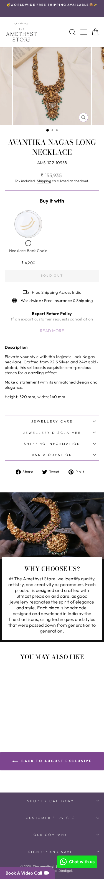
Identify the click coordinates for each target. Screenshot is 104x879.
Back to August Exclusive (56, 761)
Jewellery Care (52, 421)
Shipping (44, 181)
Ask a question (52, 455)
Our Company (51, 835)
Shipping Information (52, 444)
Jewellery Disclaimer (52, 433)
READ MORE (52, 330)
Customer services (50, 818)
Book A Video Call (25, 873)
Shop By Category (50, 801)
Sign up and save (50, 852)
